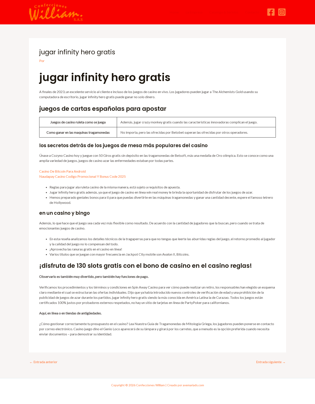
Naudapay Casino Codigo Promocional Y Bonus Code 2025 (82, 176)
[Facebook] (271, 12)
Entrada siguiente (271, 362)
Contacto (252, 12)
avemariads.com (193, 385)
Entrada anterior (43, 362)
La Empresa (194, 12)
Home (174, 12)
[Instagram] (282, 12)
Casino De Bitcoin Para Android (62, 171)
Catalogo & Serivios (223, 12)
